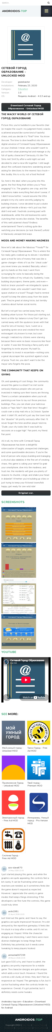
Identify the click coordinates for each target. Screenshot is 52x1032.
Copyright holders (23, 1027)
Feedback (9, 1027)
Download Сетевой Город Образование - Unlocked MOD (26, 107)
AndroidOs (14, 11)
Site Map (26, 1025)
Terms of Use (40, 1027)
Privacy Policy (38, 1025)
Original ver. (25, 493)
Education (23, 89)
